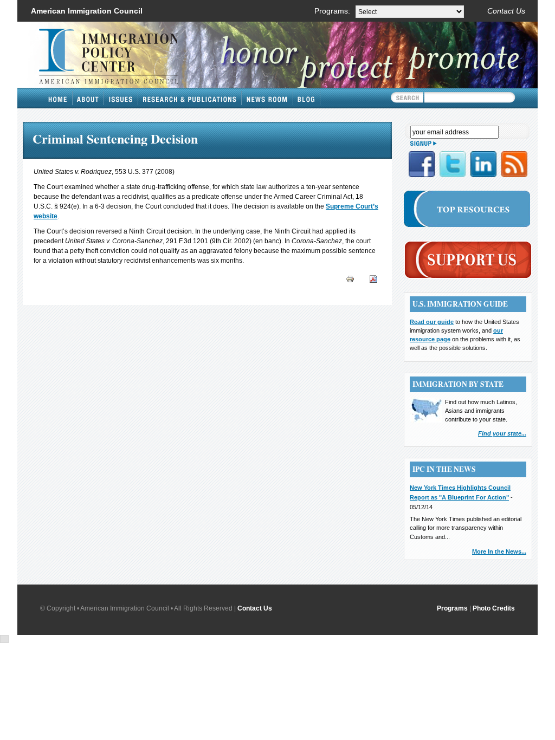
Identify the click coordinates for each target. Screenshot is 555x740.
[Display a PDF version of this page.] (373, 278)
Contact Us (506, 11)
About (88, 98)
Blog (306, 98)
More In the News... (499, 551)
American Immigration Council (87, 11)
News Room (267, 98)
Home (58, 98)
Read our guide (432, 322)
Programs (452, 608)
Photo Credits (494, 608)
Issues (121, 98)
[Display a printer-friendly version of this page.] (350, 278)
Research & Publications (190, 98)
